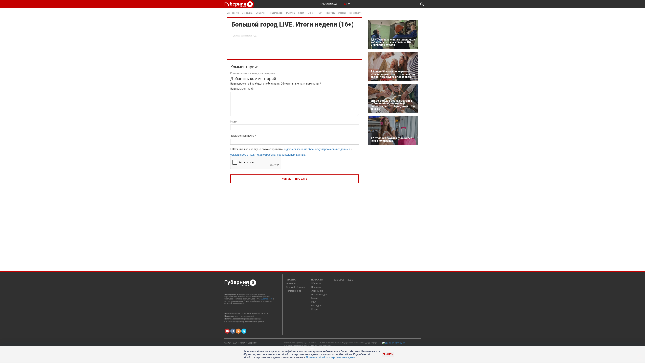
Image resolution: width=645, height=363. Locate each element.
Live (349, 4)
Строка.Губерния (295, 287)
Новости (317, 280)
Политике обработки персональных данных (331, 357)
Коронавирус (355, 12)
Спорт (301, 12)
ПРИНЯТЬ (388, 354)
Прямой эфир (293, 291)
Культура (290, 12)
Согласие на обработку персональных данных (244, 321)
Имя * (234, 121)
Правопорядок (276, 12)
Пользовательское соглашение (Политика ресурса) (246, 313)
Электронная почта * (243, 135)
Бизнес (311, 12)
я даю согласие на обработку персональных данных (317, 149)
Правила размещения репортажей (239, 316)
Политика (330, 12)
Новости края (328, 4)
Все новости (233, 12)
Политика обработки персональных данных (243, 319)
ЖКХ (320, 12)
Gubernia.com (266, 299)
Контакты (291, 283)
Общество (261, 12)
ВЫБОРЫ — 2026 (343, 280)
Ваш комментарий (241, 88)
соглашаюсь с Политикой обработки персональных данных (268, 154)
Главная (291, 280)
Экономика (247, 12)
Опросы (342, 12)
